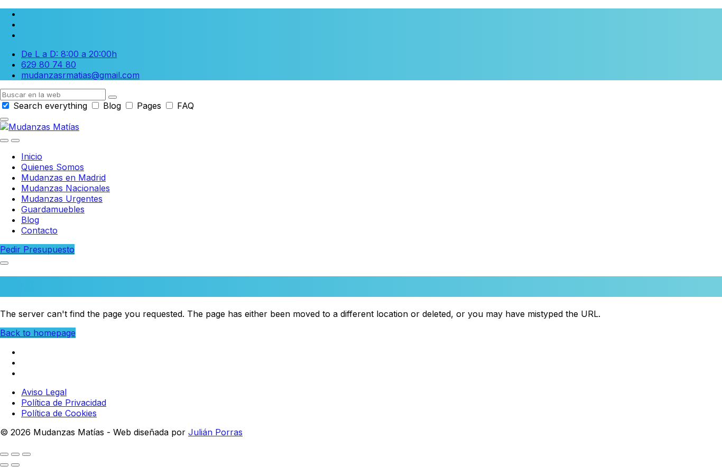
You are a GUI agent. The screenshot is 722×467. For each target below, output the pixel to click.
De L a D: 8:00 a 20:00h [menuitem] (69, 54)
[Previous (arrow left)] (4, 464)
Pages (149, 105)
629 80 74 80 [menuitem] (48, 64)
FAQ (184, 105)
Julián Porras (215, 432)
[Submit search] (112, 97)
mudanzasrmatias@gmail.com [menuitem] (80, 75)
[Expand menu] (15, 140)
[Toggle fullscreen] (15, 454)
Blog (112, 105)
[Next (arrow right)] (15, 464)
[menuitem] (31, 156)
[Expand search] (4, 140)
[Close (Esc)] (4, 454)
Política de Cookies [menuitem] (59, 413)
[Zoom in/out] (26, 454)
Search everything (50, 105)
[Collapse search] (4, 119)
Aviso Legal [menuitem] (44, 392)
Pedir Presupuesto (37, 249)
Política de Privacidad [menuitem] (63, 402)
